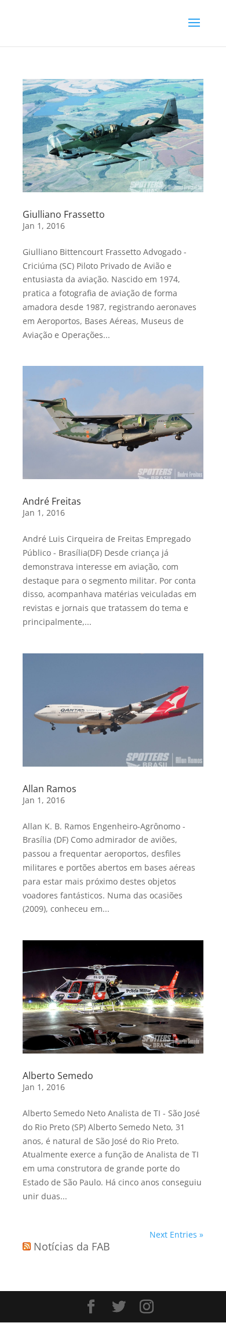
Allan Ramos (49, 788)
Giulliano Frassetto (64, 214)
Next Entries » (176, 1234)
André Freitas (52, 501)
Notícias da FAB (72, 1246)
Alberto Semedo (58, 1075)
